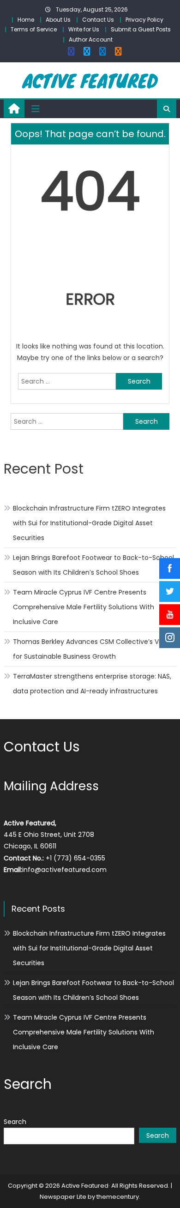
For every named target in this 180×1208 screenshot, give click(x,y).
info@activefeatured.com (64, 869)
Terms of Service (34, 29)
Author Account (91, 39)
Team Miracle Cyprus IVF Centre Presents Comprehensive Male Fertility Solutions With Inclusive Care (83, 607)
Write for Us (83, 29)
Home (26, 20)
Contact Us (98, 20)
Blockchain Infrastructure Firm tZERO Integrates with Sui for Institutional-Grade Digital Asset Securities (89, 523)
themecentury (117, 1196)
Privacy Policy (144, 20)
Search (15, 1121)
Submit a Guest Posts (141, 29)
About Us (58, 20)
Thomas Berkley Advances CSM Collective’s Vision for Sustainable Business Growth (93, 649)
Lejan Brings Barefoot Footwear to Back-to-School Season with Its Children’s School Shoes (93, 565)
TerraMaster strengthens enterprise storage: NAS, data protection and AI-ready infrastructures (92, 684)
